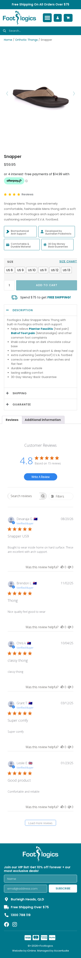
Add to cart (46, 285)
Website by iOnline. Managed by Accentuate (40, 951)
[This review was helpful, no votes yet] (62, 567)
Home (8, 40)
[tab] (12, 420)
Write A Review (40, 477)
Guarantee (22, 404)
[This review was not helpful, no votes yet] (69, 567)
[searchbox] (23, 496)
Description (23, 310)
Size (10, 261)
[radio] (9, 270)
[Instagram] (14, 924)
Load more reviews (40, 823)
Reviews (12, 420)
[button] (47, 17)
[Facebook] (6, 924)
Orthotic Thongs (26, 40)
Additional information (43, 420)
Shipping (20, 393)
